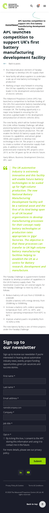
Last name (8, 387)
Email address (10, 398)
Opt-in (6, 434)
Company (7, 412)
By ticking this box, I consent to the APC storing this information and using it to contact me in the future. (25, 441)
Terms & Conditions (36, 485)
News (14, 25)
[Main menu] (44, 6)
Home (8, 25)
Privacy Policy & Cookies (15, 485)
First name (8, 376)
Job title (7, 423)
